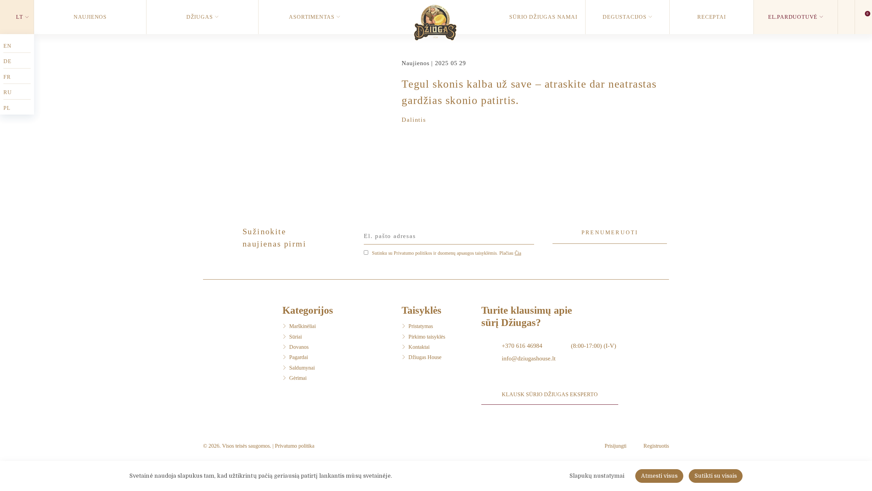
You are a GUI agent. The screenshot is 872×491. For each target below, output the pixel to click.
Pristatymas (420, 326)
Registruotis (656, 446)
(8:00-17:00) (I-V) (593, 345)
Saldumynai (302, 368)
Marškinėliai (302, 326)
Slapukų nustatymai (597, 476)
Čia (518, 253)
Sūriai (295, 337)
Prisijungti (615, 446)
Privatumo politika (294, 446)
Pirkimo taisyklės (426, 337)
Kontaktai (419, 347)
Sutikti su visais (716, 476)
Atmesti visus (659, 476)
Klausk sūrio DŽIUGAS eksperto (550, 394)
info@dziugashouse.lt (529, 358)
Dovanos (299, 347)
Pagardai (298, 357)
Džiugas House (424, 357)
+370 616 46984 (522, 345)
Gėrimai (298, 378)
